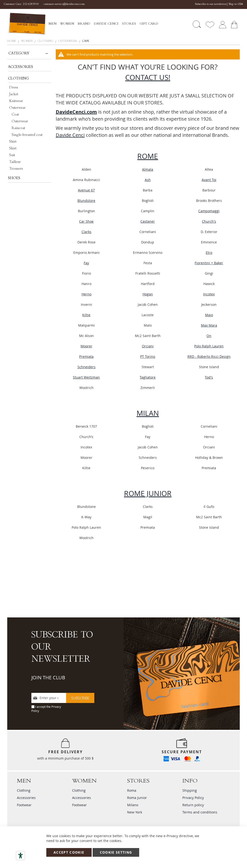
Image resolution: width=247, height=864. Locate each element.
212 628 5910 (31, 4)
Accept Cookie (69, 852)
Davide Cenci (70, 135)
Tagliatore (148, 377)
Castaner (147, 221)
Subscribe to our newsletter (210, 4)
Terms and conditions (199, 812)
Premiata (86, 356)
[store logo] (26, 24)
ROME (147, 156)
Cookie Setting (116, 852)
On (208, 335)
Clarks (86, 231)
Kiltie (86, 315)
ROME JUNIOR (148, 493)
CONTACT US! (147, 77)
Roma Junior (137, 797)
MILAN (148, 413)
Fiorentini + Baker (209, 263)
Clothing (45, 41)
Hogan (148, 294)
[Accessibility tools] (20, 855)
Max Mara (209, 325)
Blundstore (86, 200)
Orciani (148, 346)
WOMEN (27, 41)
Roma (131, 790)
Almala (147, 169)
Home (12, 41)
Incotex (209, 294)
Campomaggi (209, 211)
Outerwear (68, 41)
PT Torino (147, 356)
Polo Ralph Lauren (209, 346)
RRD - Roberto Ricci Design (209, 356)
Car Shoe (86, 221)
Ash (148, 179)
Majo (209, 315)
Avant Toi (209, 179)
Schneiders (86, 367)
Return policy (193, 805)
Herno (86, 294)
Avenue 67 (86, 190)
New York (134, 812)
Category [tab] (18, 54)
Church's (209, 221)
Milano (132, 805)
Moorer (86, 346)
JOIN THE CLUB (48, 677)
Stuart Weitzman (86, 377)
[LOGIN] (223, 24)
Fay (86, 263)
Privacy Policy (193, 797)
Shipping (189, 790)
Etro (209, 252)
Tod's (209, 377)
